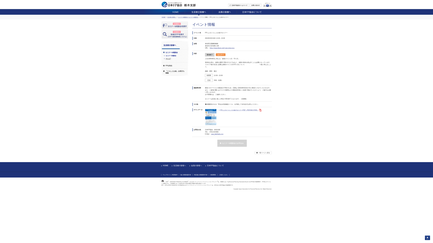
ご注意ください (223, 175)
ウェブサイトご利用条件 (170, 175)
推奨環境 (213, 175)
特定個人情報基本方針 (201, 175)
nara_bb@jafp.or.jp (217, 134)
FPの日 (168, 59)
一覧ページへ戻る (264, 153)
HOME (165, 165)
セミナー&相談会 (171, 55)
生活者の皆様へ (179, 165)
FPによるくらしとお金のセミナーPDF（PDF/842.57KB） (239, 110)
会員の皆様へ (196, 165)
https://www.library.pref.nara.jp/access (222, 48)
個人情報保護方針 (185, 175)
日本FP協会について (215, 165)
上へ (427, 237)
